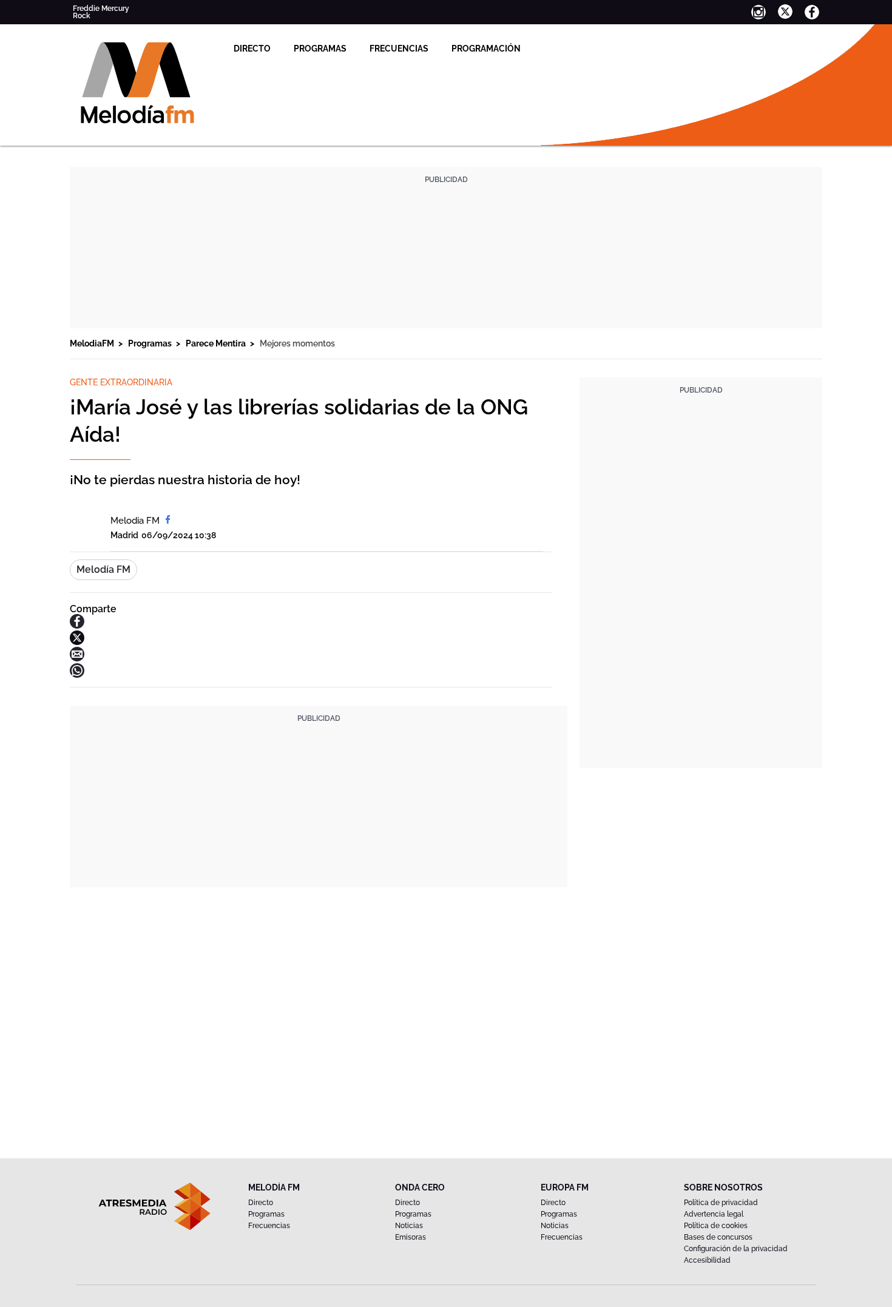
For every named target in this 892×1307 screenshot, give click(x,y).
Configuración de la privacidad (736, 1249)
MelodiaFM (93, 343)
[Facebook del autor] (168, 520)
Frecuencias (399, 48)
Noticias (409, 1225)
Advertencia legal (713, 1214)
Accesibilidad (707, 1260)
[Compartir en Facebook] (77, 625)
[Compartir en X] (77, 641)
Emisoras (410, 1237)
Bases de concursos (718, 1237)
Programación (486, 48)
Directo (252, 48)
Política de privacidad (721, 1202)
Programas (320, 48)
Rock (81, 16)
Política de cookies (716, 1225)
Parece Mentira (217, 343)
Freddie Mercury (101, 8)
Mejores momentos (297, 343)
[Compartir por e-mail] (77, 658)
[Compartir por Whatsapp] (77, 674)
